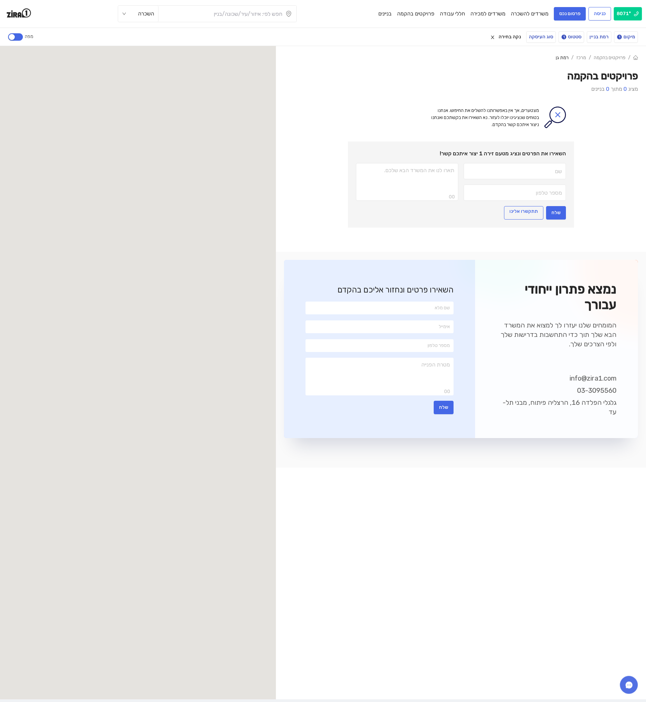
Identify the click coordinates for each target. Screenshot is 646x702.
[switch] (15, 37)
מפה (29, 36)
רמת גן (562, 58)
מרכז (581, 58)
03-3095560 (596, 390)
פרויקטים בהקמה (609, 58)
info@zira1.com (593, 378)
